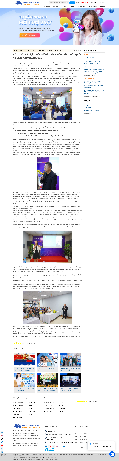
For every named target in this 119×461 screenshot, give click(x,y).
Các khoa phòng (18, 417)
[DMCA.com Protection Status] (49, 449)
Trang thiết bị (17, 414)
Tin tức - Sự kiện (90, 50)
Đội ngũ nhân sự (18, 411)
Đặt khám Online (49, 402)
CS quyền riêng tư (49, 408)
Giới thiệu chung (18, 402)
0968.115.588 (85, 2)
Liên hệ (102, 6)
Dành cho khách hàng (77, 6)
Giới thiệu (56, 6)
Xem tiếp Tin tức (91, 75)
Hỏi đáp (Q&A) (48, 411)
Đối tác (30, 405)
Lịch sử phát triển (18, 405)
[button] (59, 6)
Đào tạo (30, 408)
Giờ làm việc (62, 408)
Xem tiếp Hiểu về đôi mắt (93, 96)
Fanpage (61, 411)
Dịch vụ (64, 6)
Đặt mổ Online (48, 405)
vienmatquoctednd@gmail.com (55, 431)
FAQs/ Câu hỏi (89, 101)
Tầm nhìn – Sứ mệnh (19, 408)
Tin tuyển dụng (32, 402)
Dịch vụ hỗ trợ (32, 411)
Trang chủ (47, 6)
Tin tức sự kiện (92, 6)
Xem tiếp (88, 113)
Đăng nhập (93, 2)
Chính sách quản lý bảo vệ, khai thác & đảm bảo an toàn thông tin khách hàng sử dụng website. (34, 457)
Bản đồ (61, 405)
